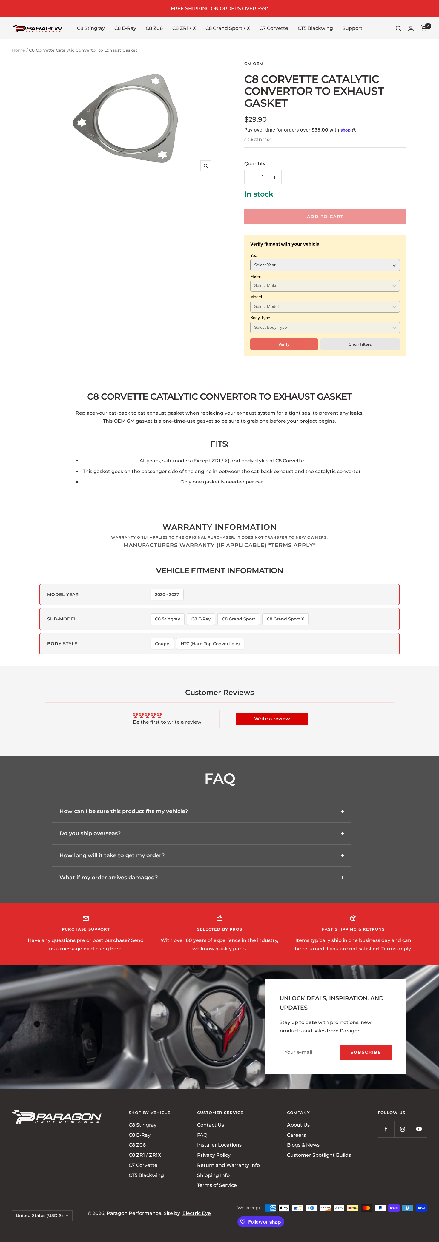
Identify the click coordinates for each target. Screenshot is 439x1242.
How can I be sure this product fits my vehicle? (123, 811)
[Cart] (424, 28)
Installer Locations (219, 1145)
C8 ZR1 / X (184, 28)
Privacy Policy (214, 1155)
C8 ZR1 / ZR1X (145, 1155)
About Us (298, 1125)
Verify (284, 344)
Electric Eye (196, 1213)
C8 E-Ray (125, 28)
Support (353, 28)
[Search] (398, 28)
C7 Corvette (274, 28)
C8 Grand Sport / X (227, 28)
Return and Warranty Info (228, 1165)
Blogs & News (303, 1145)
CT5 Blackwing (315, 28)
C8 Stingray (91, 28)
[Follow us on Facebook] (386, 1129)
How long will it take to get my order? (112, 855)
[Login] (411, 28)
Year (254, 255)
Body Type (260, 317)
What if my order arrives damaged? (108, 877)
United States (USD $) (39, 1215)
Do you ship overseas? (90, 833)
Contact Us (210, 1125)
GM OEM (253, 63)
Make (255, 276)
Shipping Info (213, 1175)
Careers (296, 1135)
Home (18, 50)
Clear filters (360, 344)
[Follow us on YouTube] (419, 1129)
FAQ (202, 1135)
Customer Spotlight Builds (319, 1155)
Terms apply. (396, 948)
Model (256, 296)
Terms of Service (217, 1185)
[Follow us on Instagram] (402, 1129)
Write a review (272, 719)
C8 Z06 (154, 28)
